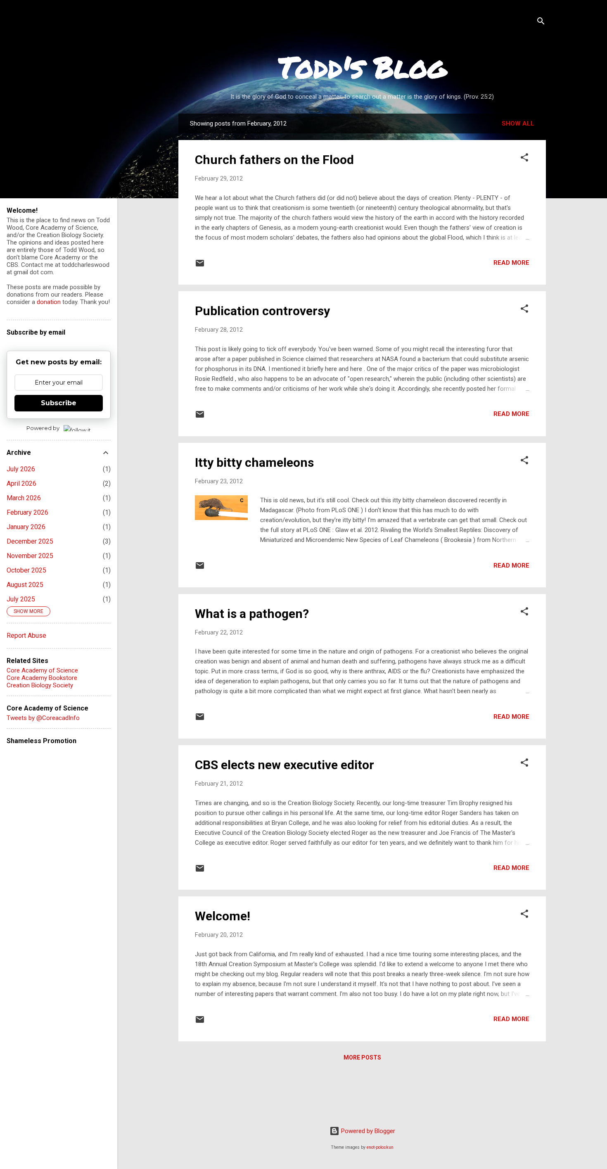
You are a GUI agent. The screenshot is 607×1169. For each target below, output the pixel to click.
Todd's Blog (362, 66)
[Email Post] (200, 266)
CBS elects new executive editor (284, 765)
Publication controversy (262, 311)
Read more (511, 262)
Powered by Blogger (367, 1131)
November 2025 (30, 556)
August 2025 (25, 585)
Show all (518, 123)
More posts (362, 1057)
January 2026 (26, 527)
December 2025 (30, 541)
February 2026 (27, 512)
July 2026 (21, 469)
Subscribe (58, 403)
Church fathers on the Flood (274, 159)
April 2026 (21, 483)
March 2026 (24, 498)
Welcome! (222, 916)
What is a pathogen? (252, 613)
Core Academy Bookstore (42, 678)
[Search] (541, 22)
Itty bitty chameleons (254, 462)
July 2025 (21, 599)
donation (49, 302)
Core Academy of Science (42, 670)
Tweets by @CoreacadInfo (43, 718)
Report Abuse (26, 635)
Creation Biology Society (40, 685)
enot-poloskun (380, 1147)
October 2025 (26, 570)
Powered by (42, 428)
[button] (524, 158)
